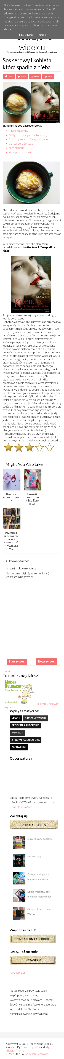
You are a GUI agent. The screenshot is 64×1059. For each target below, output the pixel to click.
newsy (16, 718)
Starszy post (17, 661)
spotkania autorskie (25, 725)
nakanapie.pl (17, 972)
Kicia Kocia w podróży (39, 838)
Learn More (26, 35)
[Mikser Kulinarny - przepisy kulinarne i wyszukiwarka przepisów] (19, 703)
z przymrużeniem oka (26, 740)
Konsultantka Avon (21, 807)
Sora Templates (30, 1047)
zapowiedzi (19, 747)
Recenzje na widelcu (32, 42)
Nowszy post (46, 661)
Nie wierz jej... (35, 856)
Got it (43, 35)
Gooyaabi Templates (37, 1053)
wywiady (17, 732)
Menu (6, 671)
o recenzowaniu (35, 718)
